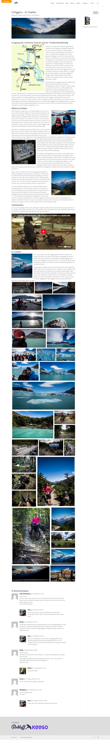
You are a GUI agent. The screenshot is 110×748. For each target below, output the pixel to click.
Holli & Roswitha (25, 594)
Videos (78, 3)
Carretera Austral (22, 15)
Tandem (84, 3)
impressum (16, 737)
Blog (67, 3)
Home (52, 3)
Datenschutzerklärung (26, 737)
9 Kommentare (35, 15)
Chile (29, 15)
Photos (72, 3)
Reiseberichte (60, 3)
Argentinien (14, 15)
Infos (92, 3)
